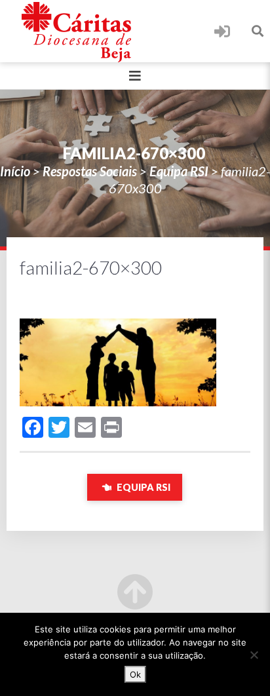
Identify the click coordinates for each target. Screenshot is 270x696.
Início (15, 171)
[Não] (253, 654)
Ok (135, 674)
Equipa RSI (178, 171)
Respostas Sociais (90, 171)
